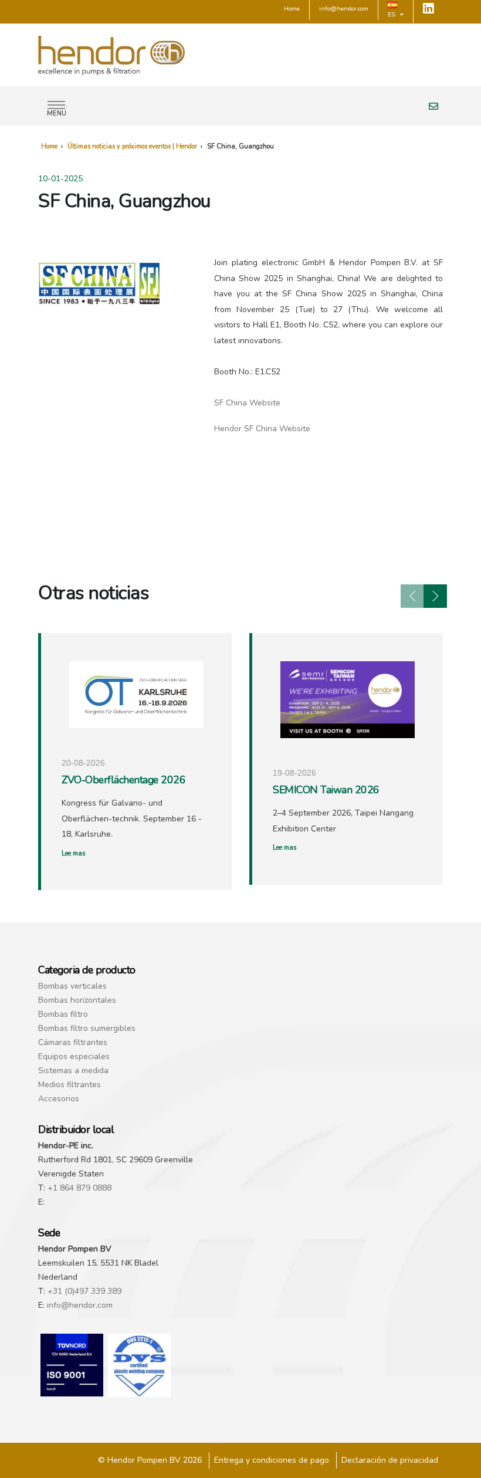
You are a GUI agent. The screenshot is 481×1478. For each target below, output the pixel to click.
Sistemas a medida (73, 1070)
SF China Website (247, 402)
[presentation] (412, 596)
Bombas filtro (63, 1014)
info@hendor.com (80, 1305)
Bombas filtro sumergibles (87, 1028)
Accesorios (58, 1098)
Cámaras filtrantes (72, 1042)
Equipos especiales (74, 1056)
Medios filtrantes (69, 1084)
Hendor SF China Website (262, 428)
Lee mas (73, 853)
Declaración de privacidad (389, 1460)
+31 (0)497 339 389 (84, 1291)
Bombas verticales (72, 986)
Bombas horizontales (77, 1000)
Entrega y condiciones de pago (271, 1460)
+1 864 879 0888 (79, 1187)
